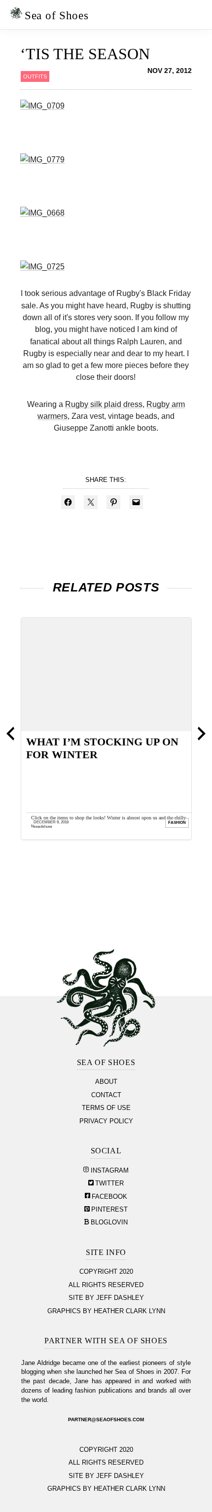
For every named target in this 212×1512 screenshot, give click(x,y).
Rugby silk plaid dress (103, 404)
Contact (106, 1095)
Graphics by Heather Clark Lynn (106, 1311)
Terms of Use (106, 1108)
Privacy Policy (106, 1121)
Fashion (177, 822)
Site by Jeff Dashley (106, 1297)
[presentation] (10, 733)
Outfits (35, 76)
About (106, 1081)
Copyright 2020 (106, 1271)
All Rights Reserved (106, 1285)
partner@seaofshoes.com (106, 1419)
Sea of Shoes (56, 15)
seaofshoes (43, 826)
